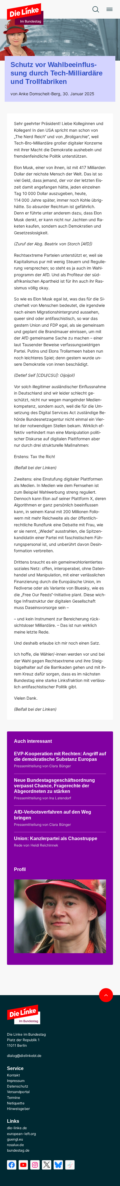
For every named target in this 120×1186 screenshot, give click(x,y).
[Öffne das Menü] (109, 9)
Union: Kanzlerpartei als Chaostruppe (55, 838)
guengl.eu (15, 1139)
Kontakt (13, 1075)
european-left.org (21, 1134)
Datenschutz (17, 1086)
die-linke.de (17, 1128)
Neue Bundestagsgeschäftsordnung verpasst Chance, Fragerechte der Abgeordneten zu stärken (54, 786)
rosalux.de (15, 1145)
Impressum (16, 1080)
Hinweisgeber (18, 1108)
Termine (13, 1097)
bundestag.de (18, 1150)
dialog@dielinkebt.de (24, 1055)
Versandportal (18, 1092)
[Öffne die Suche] (95, 9)
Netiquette (15, 1103)
